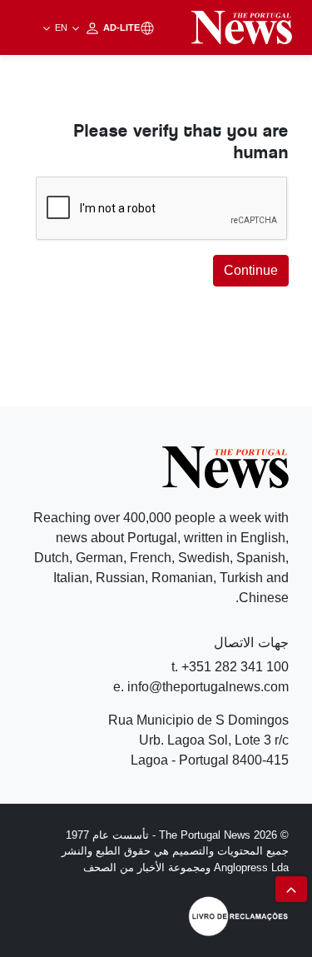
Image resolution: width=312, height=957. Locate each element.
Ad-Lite (96, 27)
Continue (251, 270)
